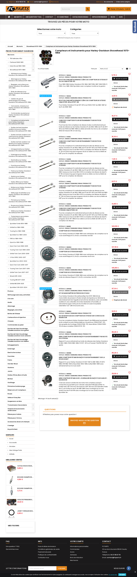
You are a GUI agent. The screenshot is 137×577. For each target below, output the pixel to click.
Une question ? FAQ (33, 17)
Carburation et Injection (17, 317)
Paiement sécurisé (44, 552)
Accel (11, 439)
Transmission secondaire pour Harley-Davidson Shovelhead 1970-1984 (19, 218)
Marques (10, 435)
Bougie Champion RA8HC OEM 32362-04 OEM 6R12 (25, 477)
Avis (121, 17)
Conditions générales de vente (49, 549)
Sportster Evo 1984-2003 (18, 235)
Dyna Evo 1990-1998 (16, 242)
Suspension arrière (15, 401)
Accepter (122, 574)
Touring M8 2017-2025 (17, 280)
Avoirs (72, 552)
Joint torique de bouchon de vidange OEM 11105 (25, 511)
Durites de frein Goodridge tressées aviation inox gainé (18, 329)
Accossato (13, 443)
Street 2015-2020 (16, 276)
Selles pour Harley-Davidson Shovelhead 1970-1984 (20, 212)
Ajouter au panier (120, 79)
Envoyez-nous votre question (84, 420)
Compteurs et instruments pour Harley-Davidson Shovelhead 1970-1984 (19, 122)
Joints (10, 371)
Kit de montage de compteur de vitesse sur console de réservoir (81, 317)
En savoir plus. (113, 574)
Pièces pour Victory (15, 418)
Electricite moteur (14, 352)
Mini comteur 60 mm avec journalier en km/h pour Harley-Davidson (83, 379)
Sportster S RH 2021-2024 (18, 287)
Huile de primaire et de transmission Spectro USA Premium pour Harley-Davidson (25, 499)
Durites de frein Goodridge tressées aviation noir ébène (18, 340)
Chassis (10, 321)
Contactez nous (43, 558)
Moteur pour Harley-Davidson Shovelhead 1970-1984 (20, 188)
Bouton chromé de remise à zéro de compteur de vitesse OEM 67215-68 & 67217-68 (82, 101)
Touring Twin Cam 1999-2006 (20, 250)
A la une (10, 299)
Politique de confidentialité (47, 555)
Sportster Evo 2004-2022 (18, 261)
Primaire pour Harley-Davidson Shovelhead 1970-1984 (20, 201)
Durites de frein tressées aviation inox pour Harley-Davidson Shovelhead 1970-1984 (20, 129)
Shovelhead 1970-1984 (17, 70)
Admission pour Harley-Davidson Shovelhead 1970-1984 (20, 74)
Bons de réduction (76, 558)
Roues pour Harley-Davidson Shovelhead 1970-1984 (20, 206)
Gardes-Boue (13, 364)
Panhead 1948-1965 (16, 62)
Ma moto (18, 17)
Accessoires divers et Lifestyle (18, 422)
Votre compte (76, 541)
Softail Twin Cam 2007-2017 (19, 272)
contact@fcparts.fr (41, 2)
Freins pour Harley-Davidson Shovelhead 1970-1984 (20, 172)
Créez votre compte (123, 2)
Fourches (11, 356)
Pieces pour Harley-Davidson (19, 51)
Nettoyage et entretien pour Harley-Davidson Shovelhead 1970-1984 (19, 194)
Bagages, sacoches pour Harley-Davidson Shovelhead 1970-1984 (19, 86)
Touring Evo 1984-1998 (17, 231)
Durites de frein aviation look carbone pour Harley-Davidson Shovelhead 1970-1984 (20, 136)
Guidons (11, 367)
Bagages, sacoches (15, 310)
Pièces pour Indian (14, 414)
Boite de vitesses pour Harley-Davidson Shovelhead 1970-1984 (19, 93)
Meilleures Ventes (14, 460)
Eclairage (11, 349)
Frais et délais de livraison (47, 546)
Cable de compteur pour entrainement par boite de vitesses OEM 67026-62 (80, 209)
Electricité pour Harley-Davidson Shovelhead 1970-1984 (20, 161)
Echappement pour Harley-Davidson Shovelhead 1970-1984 (20, 150)
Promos (10, 291)
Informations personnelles (79, 546)
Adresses (73, 555)
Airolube (12, 446)
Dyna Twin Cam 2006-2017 (19, 265)
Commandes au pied (15, 325)
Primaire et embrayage (16, 386)
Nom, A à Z (112, 69)
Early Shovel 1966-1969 (17, 66)
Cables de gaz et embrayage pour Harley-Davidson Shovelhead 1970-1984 (20, 100)
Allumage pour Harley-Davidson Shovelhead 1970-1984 (20, 80)
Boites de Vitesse (14, 314)
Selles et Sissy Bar (14, 397)
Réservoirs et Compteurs (17, 390)
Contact (49, 17)
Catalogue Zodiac (80, 17)
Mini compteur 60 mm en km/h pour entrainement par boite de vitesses (83, 337)
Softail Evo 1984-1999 (17, 227)
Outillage (11, 382)
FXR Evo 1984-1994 (16, 239)
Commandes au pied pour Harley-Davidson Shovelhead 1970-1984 (19, 115)
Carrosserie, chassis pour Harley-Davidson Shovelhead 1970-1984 (19, 107)
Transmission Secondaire (17, 405)
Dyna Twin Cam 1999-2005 (19, 246)
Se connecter (108, 2)
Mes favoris (54, 2)
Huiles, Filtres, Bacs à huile (17, 375)
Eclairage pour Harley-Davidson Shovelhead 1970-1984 (20, 155)
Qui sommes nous (12, 549)
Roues (10, 394)
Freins (10, 360)
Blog (113, 17)
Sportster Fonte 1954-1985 (19, 224)
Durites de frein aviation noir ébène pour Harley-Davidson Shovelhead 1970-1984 (19, 143)
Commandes (74, 549)
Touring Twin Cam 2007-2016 (20, 269)
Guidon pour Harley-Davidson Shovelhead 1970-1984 (20, 177)
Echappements (13, 345)
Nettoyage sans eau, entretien (19, 295)
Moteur (10, 379)
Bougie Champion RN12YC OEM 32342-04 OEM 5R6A (25, 488)
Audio (10, 302)
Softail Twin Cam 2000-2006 (19, 254)
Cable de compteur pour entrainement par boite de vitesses (80, 121)
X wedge (11, 425)
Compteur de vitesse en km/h (71, 231)
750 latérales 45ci (16, 58)
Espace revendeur (99, 17)
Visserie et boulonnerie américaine (16, 409)
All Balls (11, 454)
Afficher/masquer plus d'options (69, 38)
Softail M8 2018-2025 (17, 284)
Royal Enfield (12, 429)
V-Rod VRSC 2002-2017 (18, 257)
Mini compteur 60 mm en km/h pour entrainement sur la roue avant (82, 358)
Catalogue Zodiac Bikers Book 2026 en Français (25, 466)
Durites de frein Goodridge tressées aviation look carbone (19, 335)
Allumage (11, 306)
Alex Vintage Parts (15, 450)
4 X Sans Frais (62, 17)
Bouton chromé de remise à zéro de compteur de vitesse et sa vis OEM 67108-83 (83, 80)
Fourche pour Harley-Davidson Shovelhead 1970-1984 (20, 166)
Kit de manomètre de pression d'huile (74, 293)
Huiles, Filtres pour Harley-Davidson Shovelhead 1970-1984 (20, 183)
